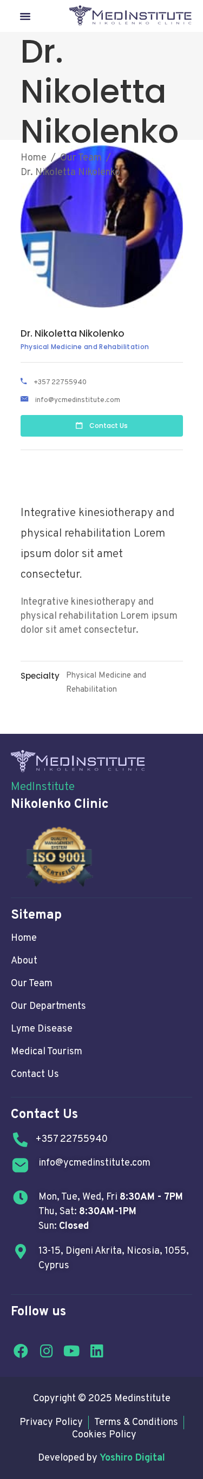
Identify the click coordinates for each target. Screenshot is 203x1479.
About (24, 961)
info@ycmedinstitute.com (77, 400)
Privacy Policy (51, 1422)
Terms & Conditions (136, 1422)
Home (34, 158)
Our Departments (48, 1006)
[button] (25, 16)
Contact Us (35, 1074)
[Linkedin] (97, 1350)
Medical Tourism (46, 1052)
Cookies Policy (104, 1435)
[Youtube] (72, 1350)
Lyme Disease (42, 1029)
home (24, 938)
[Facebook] (21, 1350)
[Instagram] (46, 1350)
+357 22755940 (60, 382)
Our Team (81, 158)
